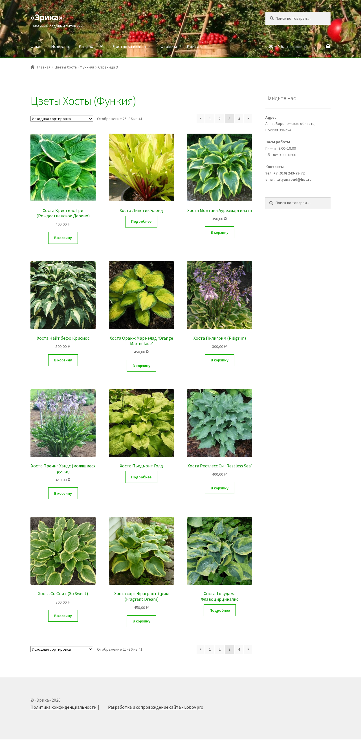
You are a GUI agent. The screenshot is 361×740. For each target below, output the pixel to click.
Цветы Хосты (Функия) (74, 67)
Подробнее (141, 221)
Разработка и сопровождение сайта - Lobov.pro (155, 707)
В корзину (63, 237)
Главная (43, 67)
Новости (60, 46)
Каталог (87, 46)
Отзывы (168, 46)
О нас (35, 46)
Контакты (197, 46)
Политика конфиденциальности (63, 707)
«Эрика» (46, 17)
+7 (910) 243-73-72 (289, 173)
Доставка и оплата (132, 46)
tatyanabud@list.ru (294, 179)
